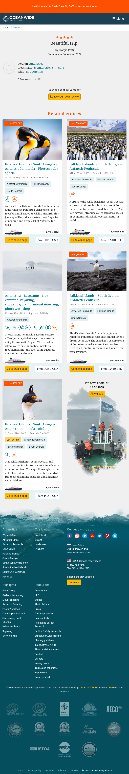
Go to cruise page (17, 240)
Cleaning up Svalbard (14, 613)
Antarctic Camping (12, 604)
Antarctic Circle (11, 540)
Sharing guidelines (44, 640)
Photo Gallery (42, 604)
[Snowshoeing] (34, 327)
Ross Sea (7, 576)
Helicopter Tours (11, 626)
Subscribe (74, 582)
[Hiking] (14, 327)
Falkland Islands (41, 184)
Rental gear (41, 590)
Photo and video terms (47, 649)
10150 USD (47, 368)
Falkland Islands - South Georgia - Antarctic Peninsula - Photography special (31, 168)
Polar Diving (9, 590)
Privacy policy (42, 663)
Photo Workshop (11, 609)
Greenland (40, 535)
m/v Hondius (117, 231)
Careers (39, 658)
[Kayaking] (21, 327)
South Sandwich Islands (15, 562)
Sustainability (42, 618)
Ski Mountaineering (13, 595)
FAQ (37, 595)
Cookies (74, 770)
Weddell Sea (9, 535)
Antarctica (36, 63)
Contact (39, 654)
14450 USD (111, 368)
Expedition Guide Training (48, 635)
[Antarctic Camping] (7, 327)
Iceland (38, 540)
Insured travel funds (45, 645)
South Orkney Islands (14, 572)
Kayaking (7, 631)
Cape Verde (9, 549)
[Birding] (7, 454)
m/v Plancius (52, 232)
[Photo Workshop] (7, 198)
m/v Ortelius (34, 71)
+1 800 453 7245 (76, 565)
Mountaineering (11, 599)
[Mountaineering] (28, 327)
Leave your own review (64, 96)
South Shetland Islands (15, 567)
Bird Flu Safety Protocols (48, 631)
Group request (42, 677)
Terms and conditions (46, 668)
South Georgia (14, 191)
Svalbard (39, 549)
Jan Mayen (41, 544)
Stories (38, 599)
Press (38, 609)
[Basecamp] (48, 327)
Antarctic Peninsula (50, 67)
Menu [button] (120, 18)
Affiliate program (44, 613)
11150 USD (48, 240)
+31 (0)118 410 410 (77, 549)
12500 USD (111, 240)
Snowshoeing (10, 635)
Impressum (41, 672)
